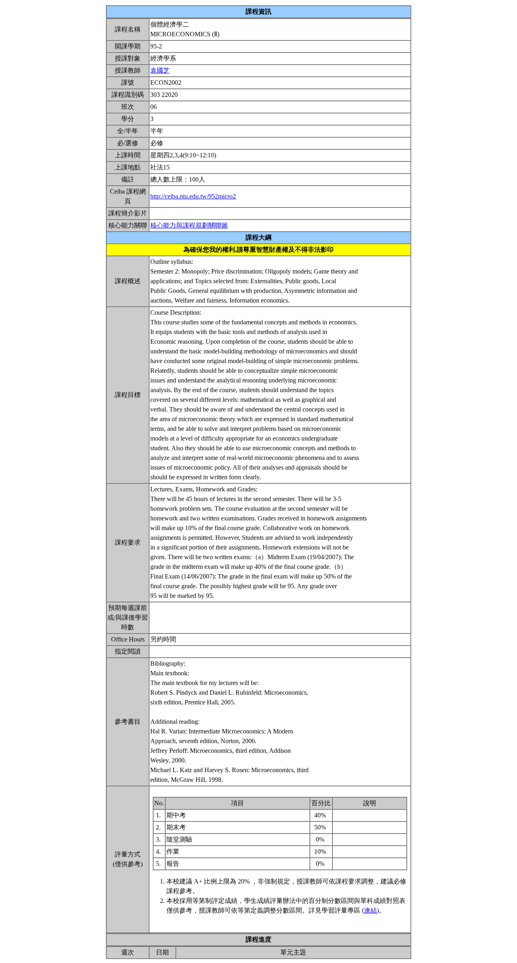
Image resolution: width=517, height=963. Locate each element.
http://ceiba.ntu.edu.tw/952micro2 (193, 196)
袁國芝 (160, 70)
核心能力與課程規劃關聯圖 (189, 225)
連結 (370, 910)
